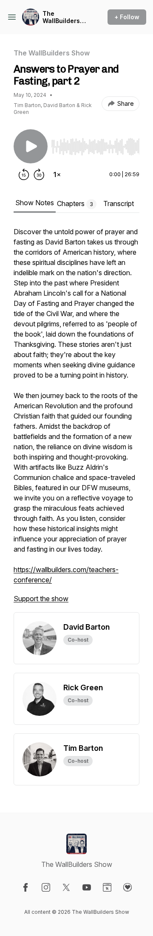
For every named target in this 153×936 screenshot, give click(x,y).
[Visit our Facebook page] (25, 887)
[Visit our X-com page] (66, 887)
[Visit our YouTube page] (86, 887)
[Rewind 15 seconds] (24, 174)
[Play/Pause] (31, 146)
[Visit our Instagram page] (46, 887)
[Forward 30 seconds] (39, 174)
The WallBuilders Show (61, 17)
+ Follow (126, 16)
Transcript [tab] (118, 203)
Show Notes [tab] (34, 202)
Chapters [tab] (75, 203)
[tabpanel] (76, 419)
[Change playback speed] (56, 174)
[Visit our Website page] (107, 887)
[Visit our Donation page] (127, 887)
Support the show (41, 598)
